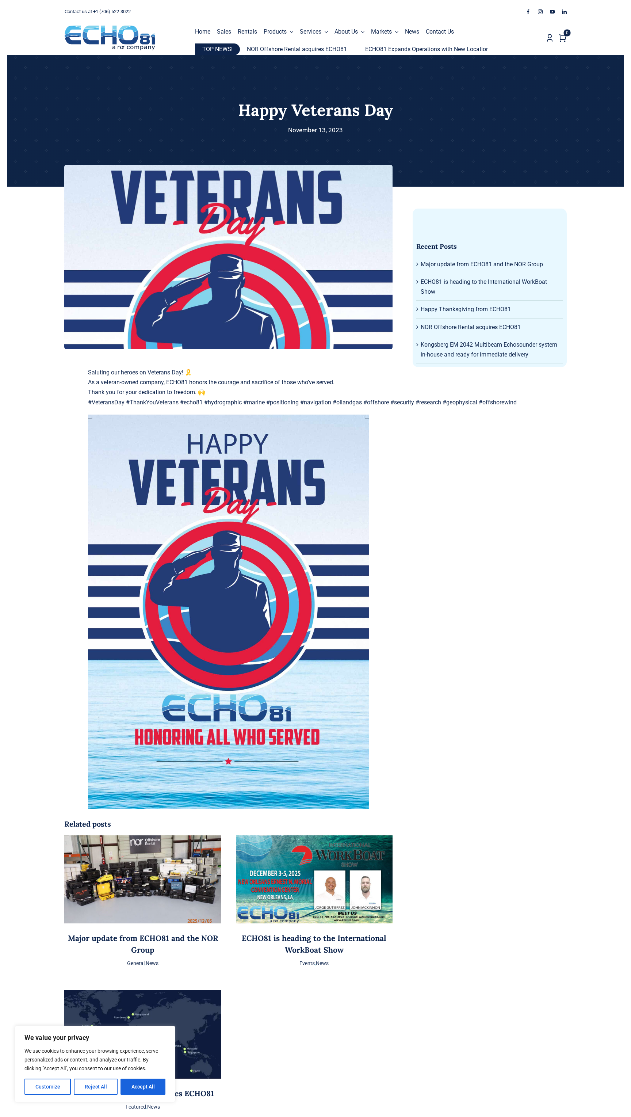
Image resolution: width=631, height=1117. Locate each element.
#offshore (376, 402)
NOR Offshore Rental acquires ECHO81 (248, 49)
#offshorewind (498, 402)
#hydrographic (223, 402)
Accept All (143, 1087)
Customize (47, 1087)
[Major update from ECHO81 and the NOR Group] (142, 840)
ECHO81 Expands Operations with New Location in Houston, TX (398, 49)
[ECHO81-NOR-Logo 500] (110, 27)
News (152, 963)
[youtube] (552, 11)
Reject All (96, 1087)
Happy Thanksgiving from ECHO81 (466, 309)
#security (402, 402)
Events (307, 963)
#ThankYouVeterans (152, 402)
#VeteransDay (106, 402)
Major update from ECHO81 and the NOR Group (482, 264)
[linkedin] (564, 11)
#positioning (282, 402)
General (136, 963)
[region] (95, 1064)
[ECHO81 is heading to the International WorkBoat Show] (314, 840)
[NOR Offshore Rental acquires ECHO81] (142, 994)
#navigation (315, 402)
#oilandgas (347, 402)
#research (428, 402)
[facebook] (528, 11)
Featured (136, 1107)
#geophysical (460, 402)
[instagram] (540, 11)
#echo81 (191, 402)
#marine (254, 402)
